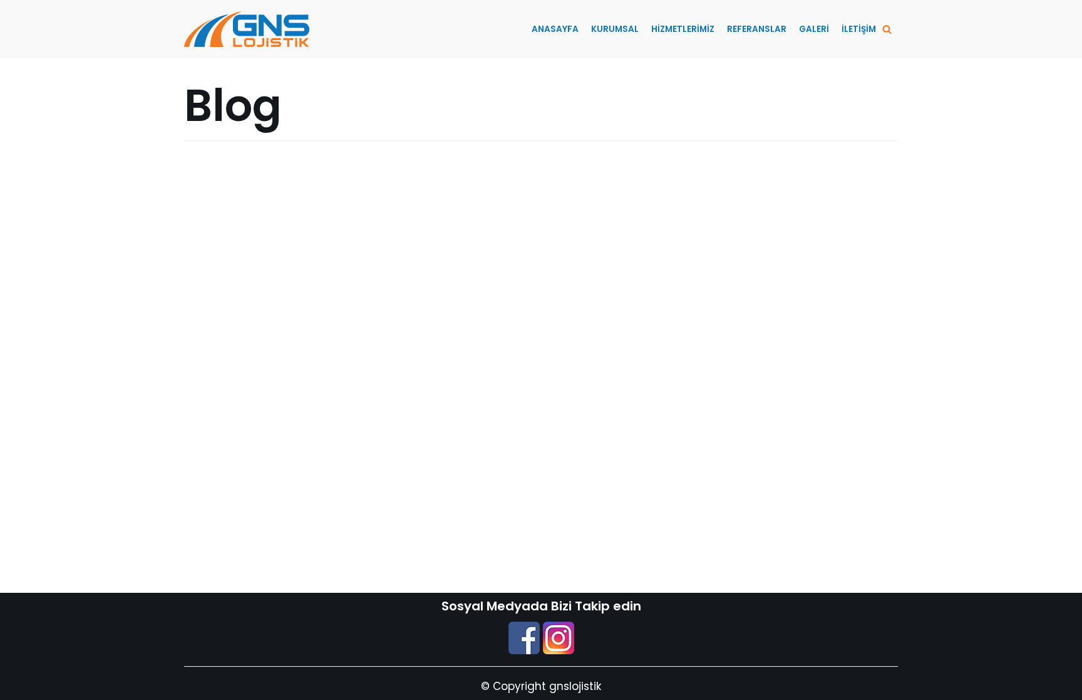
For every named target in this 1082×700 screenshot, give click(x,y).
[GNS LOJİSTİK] (246, 29)
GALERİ (814, 29)
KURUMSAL (615, 29)
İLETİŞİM (859, 29)
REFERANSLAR (756, 29)
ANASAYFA (555, 29)
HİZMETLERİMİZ (682, 29)
